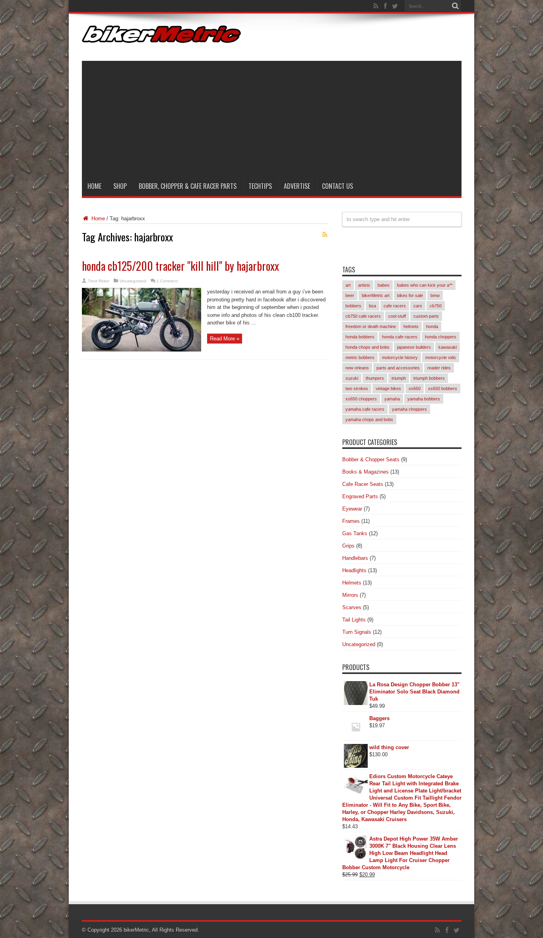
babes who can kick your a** (424, 285)
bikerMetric (136, 930)
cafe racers (395, 305)
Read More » (224, 339)
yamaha (392, 398)
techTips (260, 186)
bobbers (353, 305)
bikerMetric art (376, 295)
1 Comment (167, 281)
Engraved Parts (360, 496)
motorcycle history (400, 357)
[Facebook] (386, 6)
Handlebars (355, 558)
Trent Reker (98, 281)
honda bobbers (359, 336)
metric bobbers (359, 357)
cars (417, 305)
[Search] (456, 6)
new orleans (357, 367)
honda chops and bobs (367, 347)
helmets (411, 326)
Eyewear (352, 509)
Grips (348, 546)
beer (349, 295)
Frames (351, 521)
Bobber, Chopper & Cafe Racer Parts (188, 186)
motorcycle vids (440, 357)
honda (432, 326)
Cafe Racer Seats (362, 484)
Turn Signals (356, 632)
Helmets (351, 583)
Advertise (297, 186)
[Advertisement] (272, 116)
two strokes (356, 388)
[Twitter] (395, 6)
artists (364, 285)
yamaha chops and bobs (369, 419)
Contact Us (337, 186)
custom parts (426, 316)
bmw (435, 295)
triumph (399, 378)
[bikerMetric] (161, 37)
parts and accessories (398, 367)
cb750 (436, 305)
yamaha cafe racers (364, 409)
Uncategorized (133, 281)
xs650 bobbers (442, 388)
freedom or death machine (370, 326)
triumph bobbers (429, 378)
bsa (372, 305)
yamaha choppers (409, 409)
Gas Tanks (354, 533)
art (348, 285)
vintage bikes (388, 388)
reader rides (439, 367)
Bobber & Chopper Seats (370, 459)
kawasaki (447, 347)
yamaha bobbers (423, 398)
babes (384, 285)
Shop (120, 186)
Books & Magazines (365, 472)
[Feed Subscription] (325, 234)
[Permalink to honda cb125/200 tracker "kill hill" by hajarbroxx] (141, 350)
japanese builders (414, 347)
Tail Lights (354, 620)
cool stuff (397, 316)
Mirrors (350, 595)
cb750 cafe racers (363, 316)
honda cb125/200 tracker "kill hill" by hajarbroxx (180, 266)
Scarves (351, 607)
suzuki (351, 378)
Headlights (354, 570)
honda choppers (440, 336)
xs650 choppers (361, 398)
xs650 (415, 388)
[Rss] (376, 6)
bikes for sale (410, 295)
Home (94, 186)
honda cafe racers (399, 336)
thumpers (375, 378)
